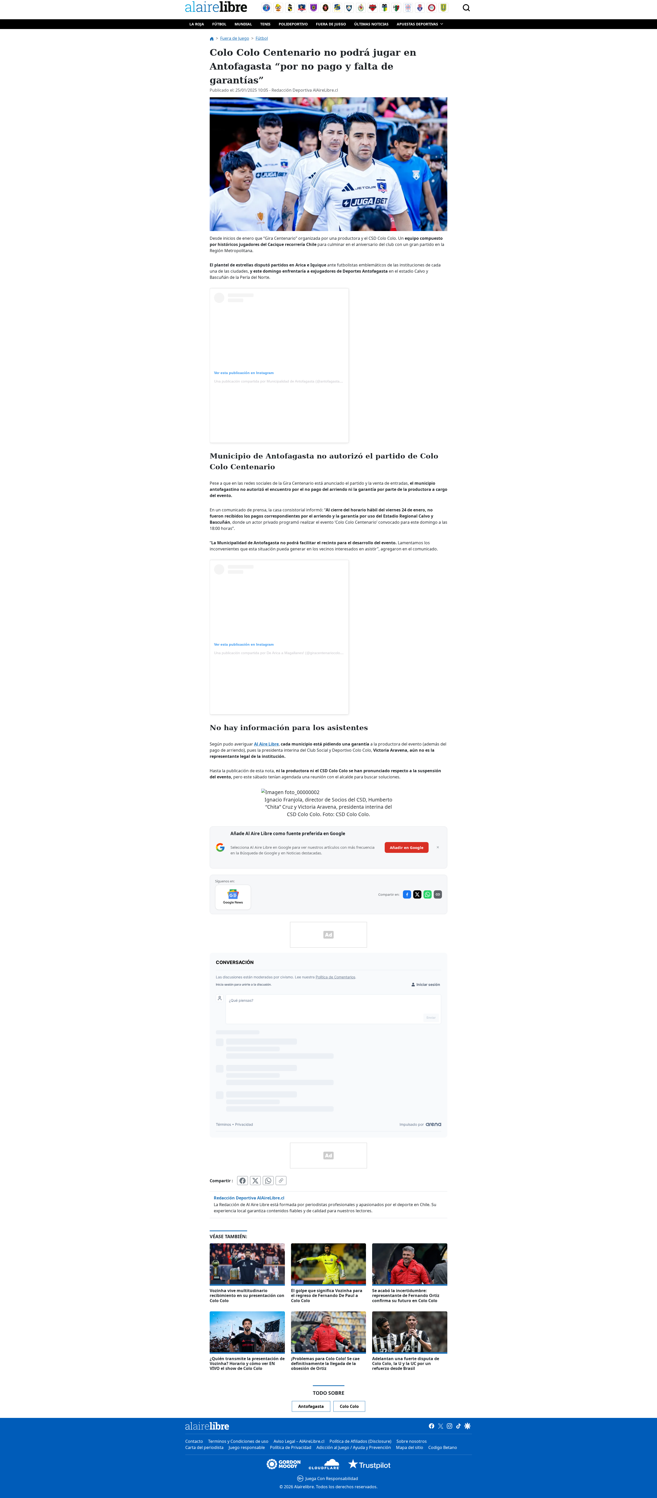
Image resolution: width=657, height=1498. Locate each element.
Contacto (194, 1441)
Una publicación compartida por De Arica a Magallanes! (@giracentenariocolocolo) (281, 653)
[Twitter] (440, 1426)
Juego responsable (247, 1447)
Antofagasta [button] (311, 1406)
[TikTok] (458, 1426)
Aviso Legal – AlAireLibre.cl (299, 1441)
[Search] (466, 7)
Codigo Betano (442, 1447)
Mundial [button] (243, 24)
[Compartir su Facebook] (242, 1180)
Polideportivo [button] (293, 24)
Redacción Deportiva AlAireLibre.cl (249, 1198)
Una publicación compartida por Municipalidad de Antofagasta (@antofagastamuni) (281, 381)
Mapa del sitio (409, 1447)
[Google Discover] (467, 1426)
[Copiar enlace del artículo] (281, 1180)
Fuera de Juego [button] (331, 24)
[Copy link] (438, 894)
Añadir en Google (406, 847)
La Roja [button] (196, 24)
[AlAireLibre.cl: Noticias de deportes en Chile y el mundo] (207, 1426)
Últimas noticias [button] (371, 24)
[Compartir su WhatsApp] (268, 1180)
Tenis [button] (265, 24)
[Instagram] (449, 1426)
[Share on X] (417, 894)
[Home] (217, 7)
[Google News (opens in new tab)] (233, 897)
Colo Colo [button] (349, 1406)
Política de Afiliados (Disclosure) (360, 1441)
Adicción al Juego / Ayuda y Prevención (353, 1447)
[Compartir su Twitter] (255, 1180)
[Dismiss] (438, 847)
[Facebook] (431, 1426)
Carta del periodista (204, 1447)
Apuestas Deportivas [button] (417, 24)
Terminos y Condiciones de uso (238, 1441)
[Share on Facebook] (407, 894)
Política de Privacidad (290, 1447)
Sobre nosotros (412, 1441)
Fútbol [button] (219, 24)
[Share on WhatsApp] (427, 894)
